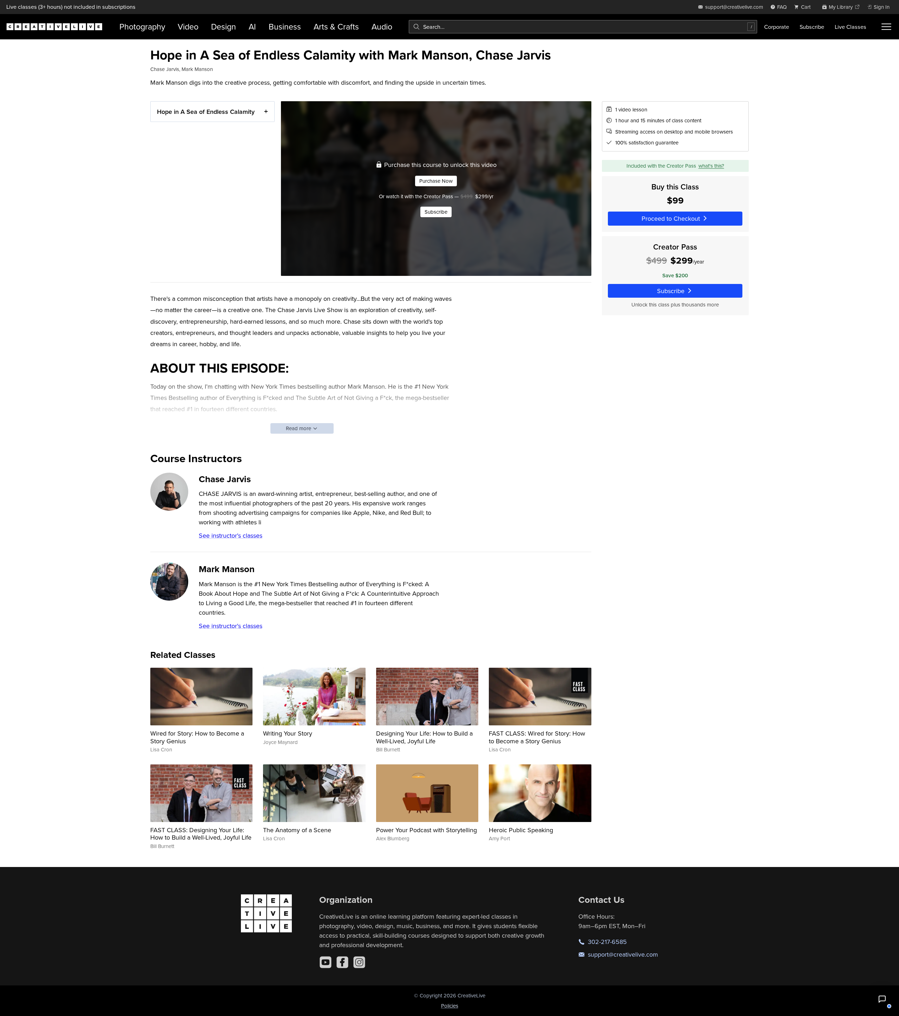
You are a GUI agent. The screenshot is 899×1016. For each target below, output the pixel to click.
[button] (882, 999)
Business (285, 26)
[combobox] (583, 26)
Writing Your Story (287, 733)
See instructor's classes (230, 535)
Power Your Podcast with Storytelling (426, 830)
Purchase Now (436, 181)
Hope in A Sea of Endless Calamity (206, 111)
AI (252, 26)
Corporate (776, 27)
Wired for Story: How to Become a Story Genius (197, 737)
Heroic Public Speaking (521, 830)
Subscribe (812, 27)
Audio (382, 26)
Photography (142, 26)
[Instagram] (359, 962)
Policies (449, 1005)
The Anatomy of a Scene (297, 830)
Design (223, 26)
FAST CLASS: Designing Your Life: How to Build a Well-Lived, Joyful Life (200, 834)
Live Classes (850, 27)
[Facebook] (342, 962)
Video (188, 26)
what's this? (711, 165)
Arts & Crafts (336, 26)
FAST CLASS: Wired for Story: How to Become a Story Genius (537, 737)
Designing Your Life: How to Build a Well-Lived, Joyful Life (424, 737)
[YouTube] (325, 962)
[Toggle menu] (886, 26)
